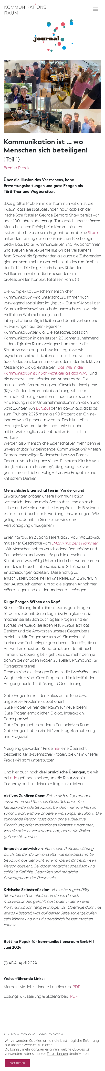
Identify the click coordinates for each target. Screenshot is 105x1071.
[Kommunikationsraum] (25, 9)
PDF (76, 986)
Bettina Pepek (16, 167)
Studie (93, 232)
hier (57, 748)
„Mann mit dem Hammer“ (75, 543)
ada (13, 777)
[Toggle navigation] (95, 9)
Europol (43, 408)
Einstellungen (57, 1054)
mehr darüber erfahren (40, 1049)
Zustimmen (17, 1063)
